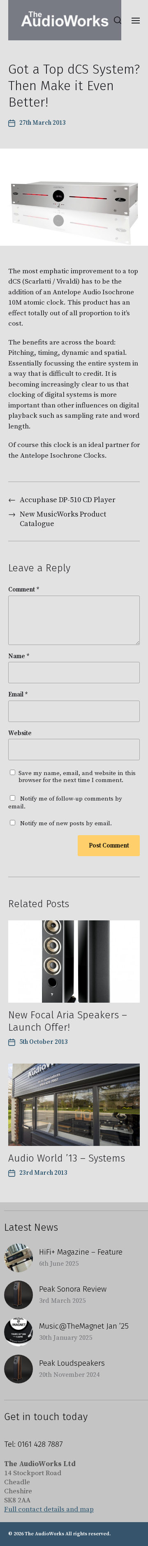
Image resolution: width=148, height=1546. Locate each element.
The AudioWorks (44, 1534)
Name (19, 656)
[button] (118, 20)
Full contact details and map (49, 1509)
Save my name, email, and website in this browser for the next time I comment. (77, 777)
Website (20, 733)
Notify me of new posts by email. (66, 823)
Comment (23, 590)
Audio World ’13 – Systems (66, 1158)
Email (18, 695)
